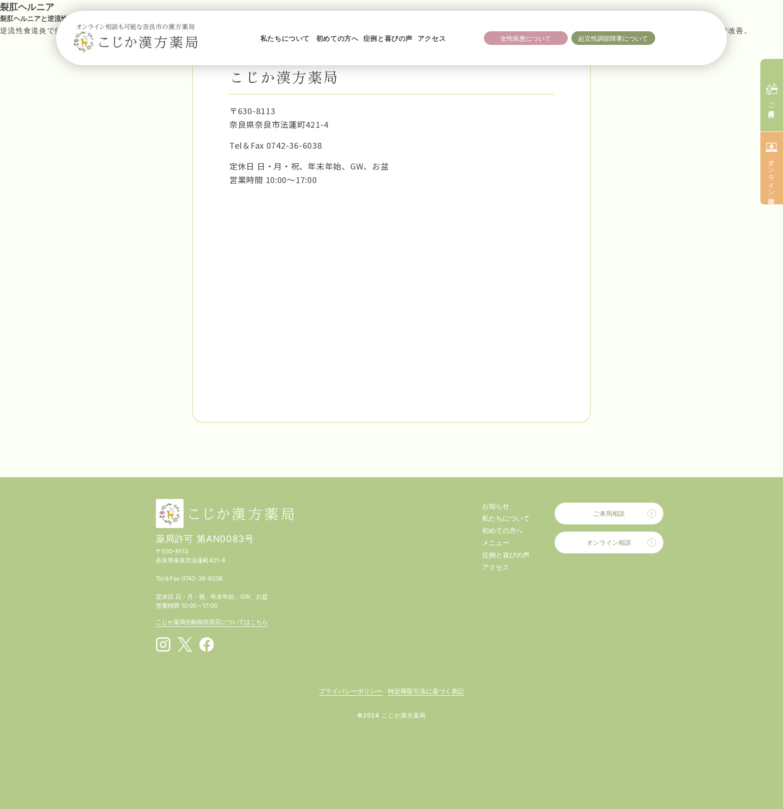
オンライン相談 (609, 542)
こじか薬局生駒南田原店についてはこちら (212, 621)
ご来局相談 (609, 513)
